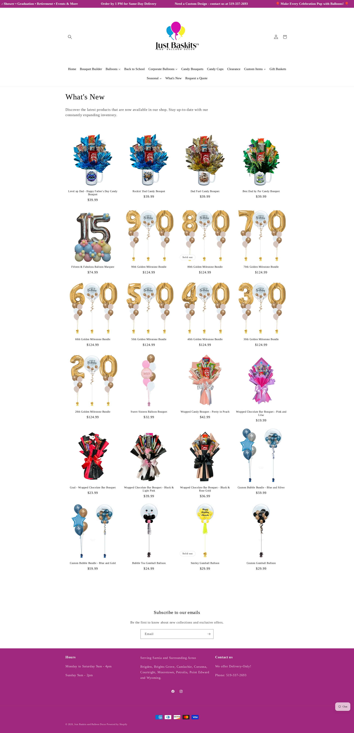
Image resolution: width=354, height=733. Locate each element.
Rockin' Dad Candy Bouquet (149, 191)
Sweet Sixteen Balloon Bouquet (149, 411)
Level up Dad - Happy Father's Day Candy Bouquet (92, 193)
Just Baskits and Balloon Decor (90, 724)
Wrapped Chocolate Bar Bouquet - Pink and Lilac (261, 413)
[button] (69, 36)
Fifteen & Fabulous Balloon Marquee (92, 266)
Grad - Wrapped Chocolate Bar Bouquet (93, 487)
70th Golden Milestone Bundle (261, 266)
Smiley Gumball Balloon (205, 563)
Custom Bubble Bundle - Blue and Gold (93, 563)
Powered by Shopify (117, 724)
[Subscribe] (208, 634)
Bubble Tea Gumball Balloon (149, 563)
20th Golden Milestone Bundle (92, 411)
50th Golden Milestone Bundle (148, 339)
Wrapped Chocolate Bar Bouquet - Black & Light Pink (149, 489)
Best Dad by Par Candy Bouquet (261, 191)
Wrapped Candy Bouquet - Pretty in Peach (205, 411)
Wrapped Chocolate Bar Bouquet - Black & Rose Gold (205, 489)
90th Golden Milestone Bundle (148, 266)
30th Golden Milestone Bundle (261, 339)
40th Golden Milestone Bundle (205, 339)
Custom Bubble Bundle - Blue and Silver (261, 487)
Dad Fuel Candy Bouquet (205, 191)
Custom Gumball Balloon (261, 563)
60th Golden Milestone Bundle (92, 339)
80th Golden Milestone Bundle (205, 266)
